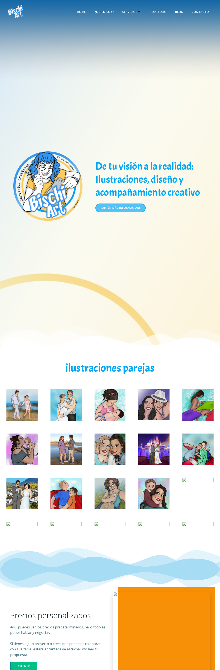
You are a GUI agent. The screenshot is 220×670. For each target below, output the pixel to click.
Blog (179, 12)
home (81, 12)
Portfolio (158, 12)
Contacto (200, 12)
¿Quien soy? (104, 12)
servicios (129, 12)
